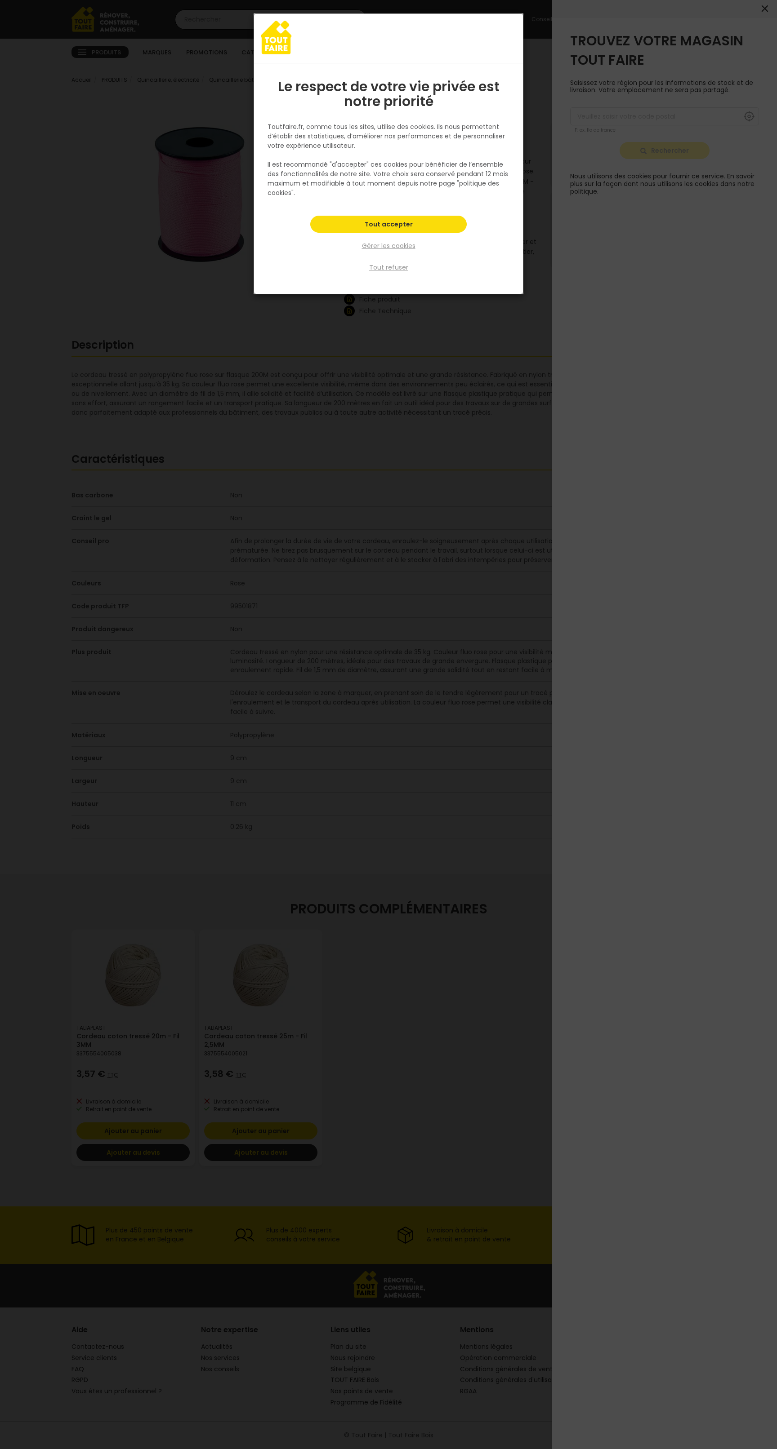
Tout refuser (388, 267)
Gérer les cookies (388, 245)
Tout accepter (389, 224)
